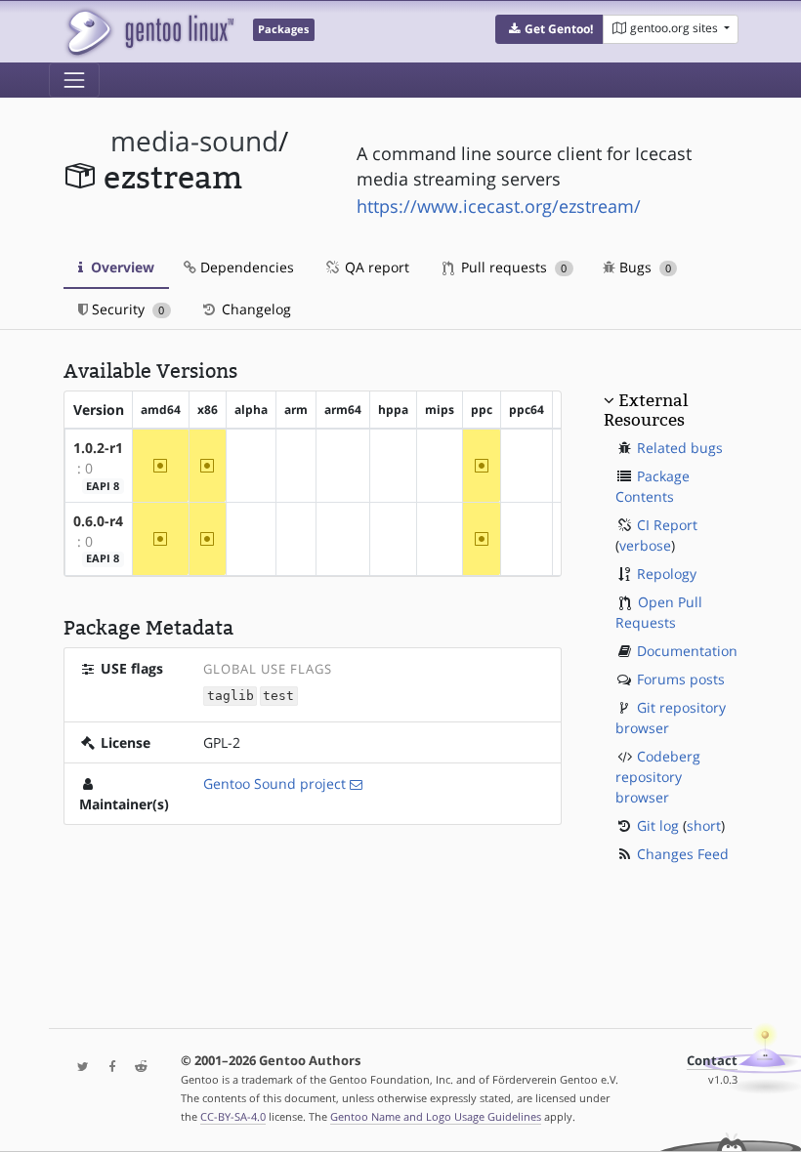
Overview (120, 267)
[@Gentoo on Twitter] (78, 1067)
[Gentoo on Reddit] (135, 1067)
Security (126, 309)
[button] (549, 29)
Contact (712, 1060)
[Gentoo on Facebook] (107, 1067)
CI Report (667, 524)
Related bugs (680, 447)
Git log (658, 825)
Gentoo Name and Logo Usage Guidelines (435, 1116)
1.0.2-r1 (98, 447)
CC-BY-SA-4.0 (233, 1116)
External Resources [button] (646, 410)
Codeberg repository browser (657, 776)
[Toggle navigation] (74, 80)
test (278, 695)
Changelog (254, 309)
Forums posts (681, 679)
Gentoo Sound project (274, 783)
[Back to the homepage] (149, 31)
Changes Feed (683, 853)
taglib (230, 695)
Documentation (687, 650)
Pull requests (512, 267)
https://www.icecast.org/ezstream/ (499, 206)
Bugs (643, 267)
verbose (645, 545)
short (704, 825)
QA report (375, 267)
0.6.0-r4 (98, 521)
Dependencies (245, 267)
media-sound (194, 141)
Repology (666, 573)
